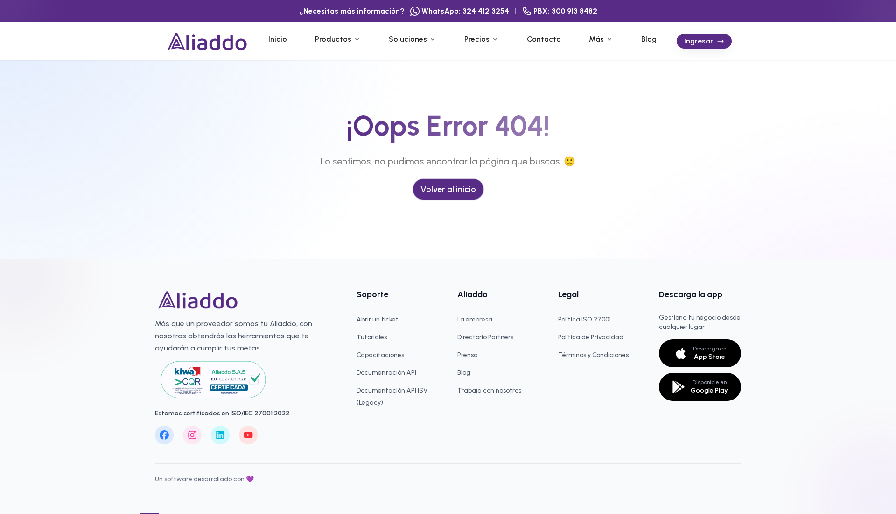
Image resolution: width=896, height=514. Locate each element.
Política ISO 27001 (584, 319)
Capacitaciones (380, 355)
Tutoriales (372, 337)
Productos (333, 39)
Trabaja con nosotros (489, 390)
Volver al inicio (448, 189)
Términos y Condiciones (593, 355)
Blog (649, 39)
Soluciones (408, 39)
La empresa (474, 319)
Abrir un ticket (378, 319)
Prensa (467, 355)
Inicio (277, 39)
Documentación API (386, 373)
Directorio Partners (485, 337)
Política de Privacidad (590, 337)
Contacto (544, 39)
